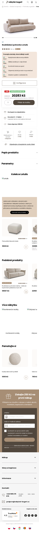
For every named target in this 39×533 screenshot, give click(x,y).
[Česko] (14, 528)
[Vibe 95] (2, 381)
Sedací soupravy (15, 6)
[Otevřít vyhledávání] (28, 2)
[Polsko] (9, 528)
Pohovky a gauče (28, 6)
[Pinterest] (36, 515)
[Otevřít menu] (3, 2)
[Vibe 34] (36, 296)
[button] (19, 118)
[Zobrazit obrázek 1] (19, 23)
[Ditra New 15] (17, 381)
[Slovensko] (30, 528)
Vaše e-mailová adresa (12, 422)
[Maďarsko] (19, 528)
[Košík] (36, 2)
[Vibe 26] (6, 381)
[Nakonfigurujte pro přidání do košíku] (26, 247)
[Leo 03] (32, 251)
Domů (6, 6)
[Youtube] (32, 515)
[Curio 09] (6, 296)
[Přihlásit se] (32, 2)
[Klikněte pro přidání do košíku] (26, 292)
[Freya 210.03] (32, 296)
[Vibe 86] (34, 296)
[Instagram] (29, 515)
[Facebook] (25, 515)
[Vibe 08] (8, 381)
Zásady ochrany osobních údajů (21, 445)
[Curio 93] (2, 296)
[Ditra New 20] (15, 381)
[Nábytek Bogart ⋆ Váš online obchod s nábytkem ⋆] (14, 2)
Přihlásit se (19, 439)
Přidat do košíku (24, 102)
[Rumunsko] (24, 528)
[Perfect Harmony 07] (14, 381)
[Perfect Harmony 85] (12, 381)
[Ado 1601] (34, 251)
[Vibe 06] (10, 381)
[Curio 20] (4, 296)
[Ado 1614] (36, 251)
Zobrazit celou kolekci (19, 212)
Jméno (6, 413)
